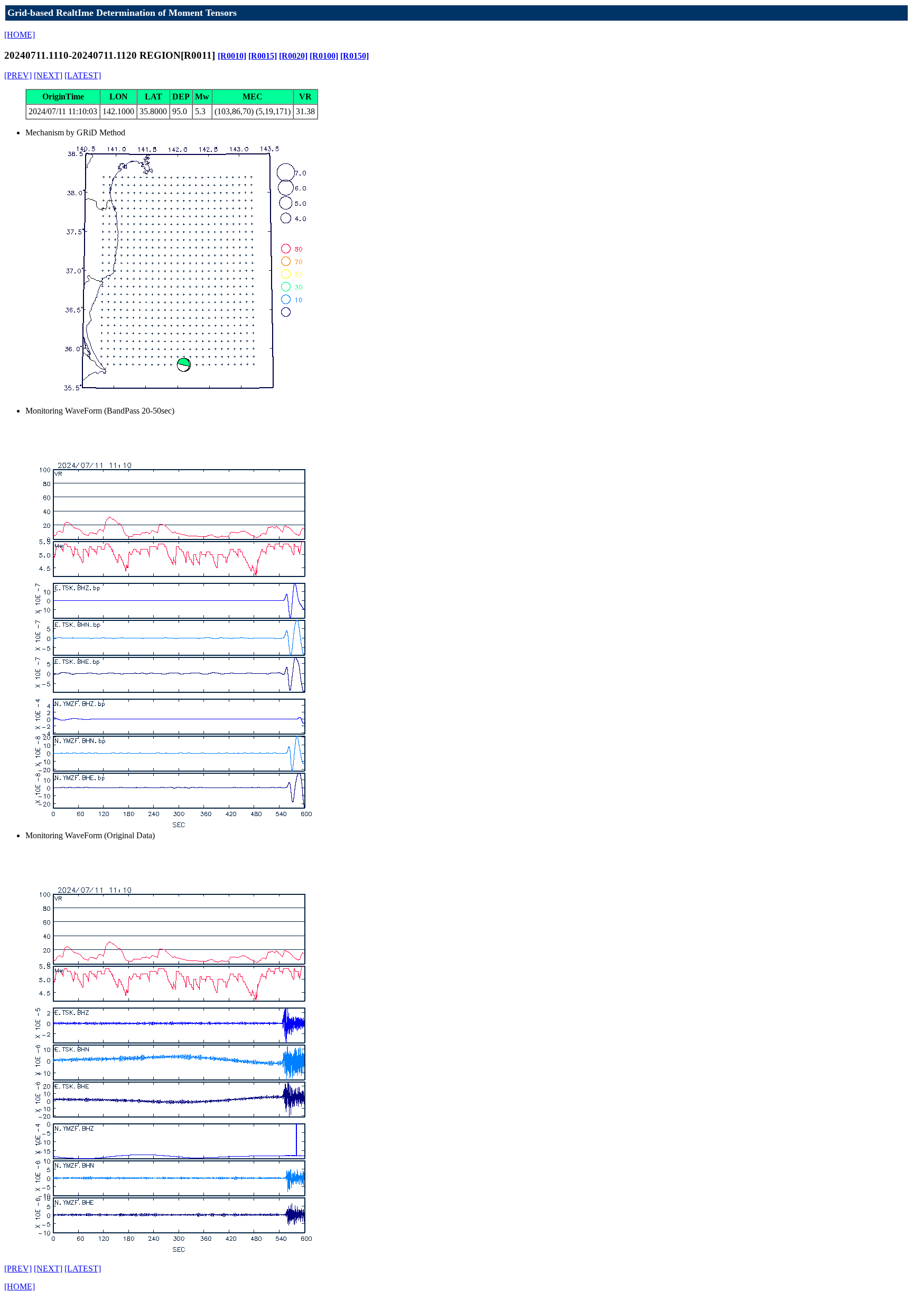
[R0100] (324, 55)
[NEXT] (48, 75)
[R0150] (354, 55)
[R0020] (293, 55)
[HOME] (19, 34)
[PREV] (18, 75)
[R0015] (262, 55)
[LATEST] (82, 75)
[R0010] (232, 55)
